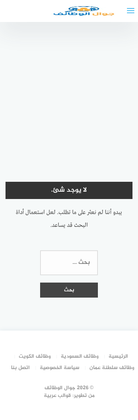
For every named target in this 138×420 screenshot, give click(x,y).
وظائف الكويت (35, 356)
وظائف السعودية (80, 356)
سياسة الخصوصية (59, 368)
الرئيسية (118, 356)
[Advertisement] (69, 94)
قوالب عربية (57, 395)
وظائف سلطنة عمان (111, 368)
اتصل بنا (20, 368)
